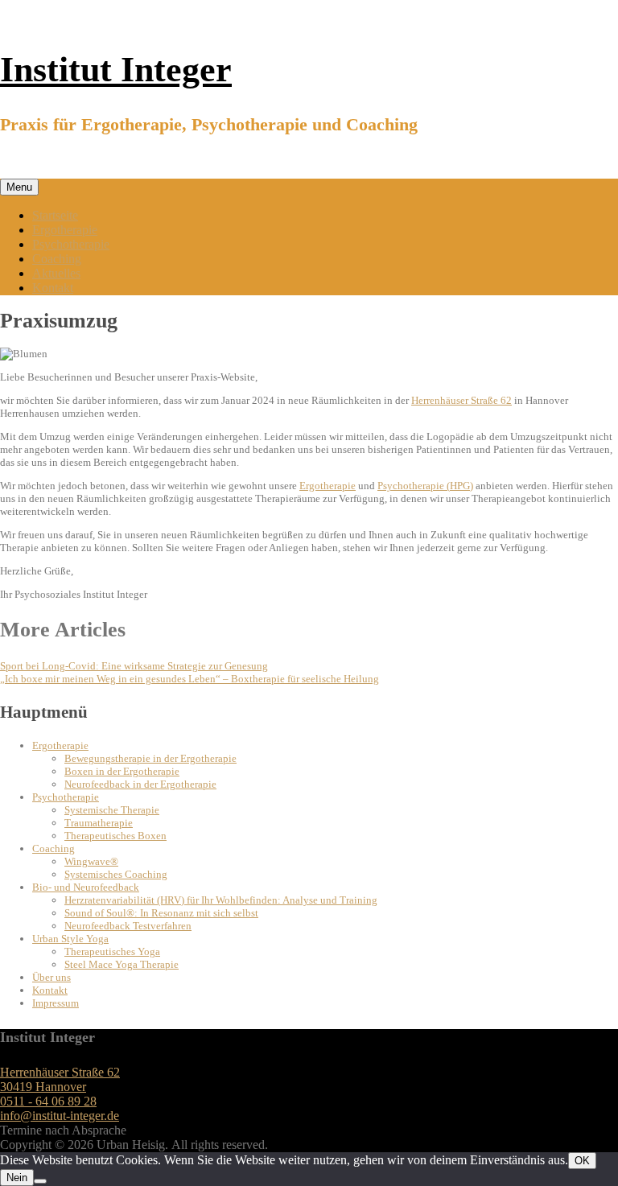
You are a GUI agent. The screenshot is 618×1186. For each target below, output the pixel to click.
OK (582, 1161)
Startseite (55, 215)
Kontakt (52, 287)
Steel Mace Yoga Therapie (121, 964)
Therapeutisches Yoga (112, 951)
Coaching (56, 259)
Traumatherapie (98, 823)
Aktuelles (56, 273)
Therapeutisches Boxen (115, 836)
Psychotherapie (70, 244)
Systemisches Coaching (115, 874)
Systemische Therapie (111, 810)
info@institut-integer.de (59, 1115)
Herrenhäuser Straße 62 (461, 400)
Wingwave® (91, 861)
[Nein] (40, 1181)
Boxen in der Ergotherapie (121, 771)
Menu (19, 187)
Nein (16, 1178)
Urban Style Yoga (70, 939)
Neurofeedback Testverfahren (128, 926)
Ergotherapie (64, 230)
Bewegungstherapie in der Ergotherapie (150, 758)
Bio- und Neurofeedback (85, 887)
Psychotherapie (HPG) (425, 486)
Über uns (51, 977)
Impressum (55, 1003)
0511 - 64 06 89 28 (48, 1101)
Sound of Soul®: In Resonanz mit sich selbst (161, 913)
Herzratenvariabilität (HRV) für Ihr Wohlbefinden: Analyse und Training (220, 900)
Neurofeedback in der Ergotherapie (140, 784)
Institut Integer (116, 69)
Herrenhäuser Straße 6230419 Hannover (60, 1079)
